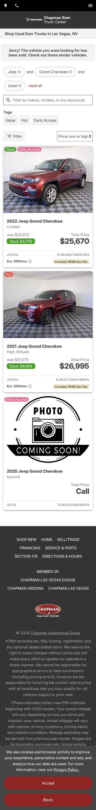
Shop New (27, 539)
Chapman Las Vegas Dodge (48, 580)
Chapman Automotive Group (55, 633)
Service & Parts (60, 548)
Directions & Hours (62, 556)
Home (46, 539)
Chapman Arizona (25, 588)
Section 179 (26, 556)
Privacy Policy (66, 769)
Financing (30, 548)
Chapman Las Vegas (68, 588)
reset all (35, 85)
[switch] (90, 5)
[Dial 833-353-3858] (16, 5)
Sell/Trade (68, 539)
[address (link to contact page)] (5, 5)
